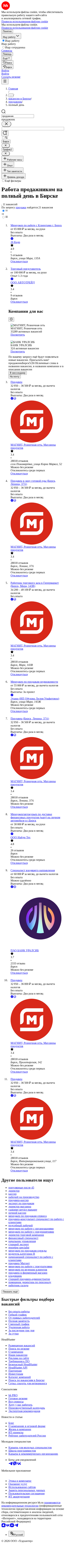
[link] (7, 62)
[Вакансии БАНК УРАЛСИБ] (36, 919)
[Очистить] (6, 124)
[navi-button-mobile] (4, 81)
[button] (5, 70)
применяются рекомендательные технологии (30, 1504)
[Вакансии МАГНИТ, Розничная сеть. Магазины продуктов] (36, 422)
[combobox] (17, 116)
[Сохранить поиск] (4, 133)
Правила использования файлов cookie (24, 27)
